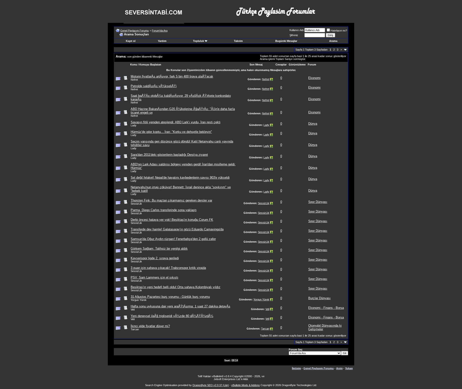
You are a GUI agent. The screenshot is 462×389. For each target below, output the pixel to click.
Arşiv (339, 368)
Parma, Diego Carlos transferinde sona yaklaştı (164, 210)
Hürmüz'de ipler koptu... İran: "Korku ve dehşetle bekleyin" (171, 132)
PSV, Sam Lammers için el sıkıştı (154, 277)
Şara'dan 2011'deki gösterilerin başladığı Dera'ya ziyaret (169, 154)
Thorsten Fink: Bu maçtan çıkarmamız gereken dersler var (171, 200)
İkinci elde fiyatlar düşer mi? (150, 326)
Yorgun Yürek (139, 299)
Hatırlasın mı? (339, 30)
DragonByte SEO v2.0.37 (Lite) (210, 385)
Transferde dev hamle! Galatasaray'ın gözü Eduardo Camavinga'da (177, 229)
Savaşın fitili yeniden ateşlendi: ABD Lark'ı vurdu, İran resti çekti (175, 122)
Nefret (134, 79)
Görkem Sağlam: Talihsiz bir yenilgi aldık (159, 248)
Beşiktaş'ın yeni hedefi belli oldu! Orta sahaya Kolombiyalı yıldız (175, 287)
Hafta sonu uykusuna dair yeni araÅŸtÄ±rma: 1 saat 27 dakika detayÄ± (180, 306)
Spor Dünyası (317, 202)
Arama (333, 40)
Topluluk (198, 40)
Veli (133, 309)
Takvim (238, 40)
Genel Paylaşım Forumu (134, 30)
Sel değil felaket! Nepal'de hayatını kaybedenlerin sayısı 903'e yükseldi (180, 177)
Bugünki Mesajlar (286, 40)
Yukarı (349, 368)
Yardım (162, 40)
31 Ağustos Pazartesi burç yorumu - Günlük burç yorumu (170, 296)
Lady (133, 125)
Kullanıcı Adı (296, 30)
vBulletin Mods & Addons (245, 385)
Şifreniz (293, 35)
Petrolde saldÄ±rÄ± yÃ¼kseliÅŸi (154, 86)
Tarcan (135, 329)
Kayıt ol (130, 40)
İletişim (296, 368)
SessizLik (136, 203)
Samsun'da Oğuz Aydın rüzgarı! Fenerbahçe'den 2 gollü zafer (173, 239)
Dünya (312, 123)
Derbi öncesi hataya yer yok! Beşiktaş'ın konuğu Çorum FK (172, 219)
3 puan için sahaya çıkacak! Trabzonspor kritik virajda (168, 268)
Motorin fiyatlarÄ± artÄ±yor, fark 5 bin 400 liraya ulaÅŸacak (172, 76)
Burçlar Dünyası (319, 298)
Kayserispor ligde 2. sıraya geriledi (155, 258)
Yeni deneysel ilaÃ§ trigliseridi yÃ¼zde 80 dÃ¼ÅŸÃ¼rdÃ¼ (172, 316)
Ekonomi (314, 78)
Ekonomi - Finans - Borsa (326, 308)
